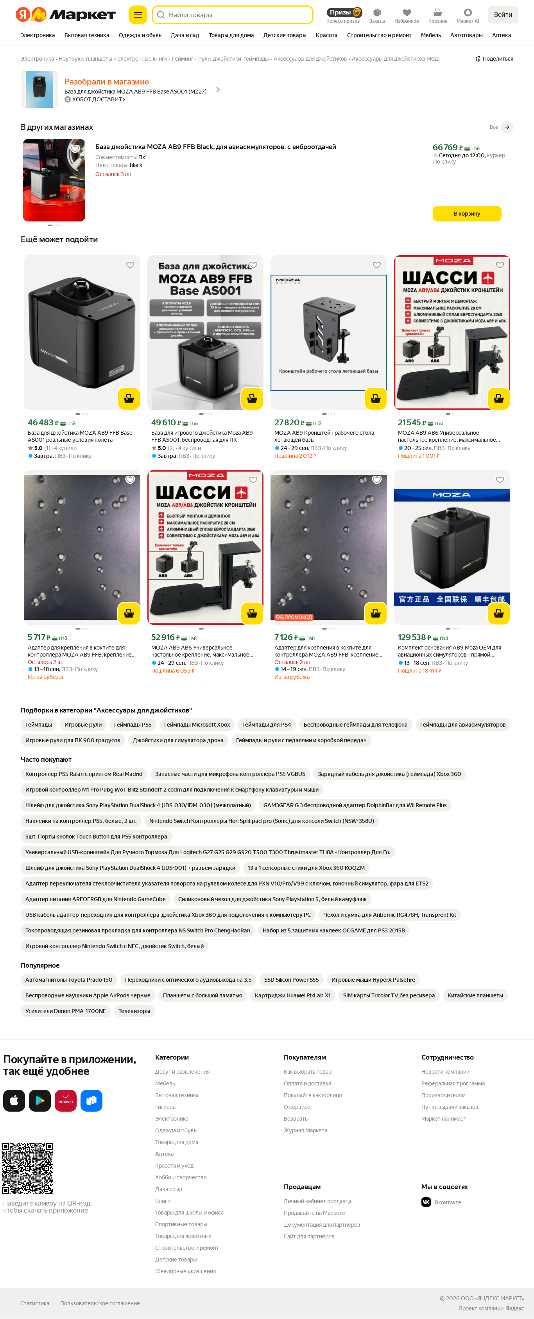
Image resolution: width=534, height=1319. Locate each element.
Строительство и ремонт (187, 1248)
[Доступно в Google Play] (40, 1110)
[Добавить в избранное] (75, 149)
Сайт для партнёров (309, 1236)
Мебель (165, 1083)
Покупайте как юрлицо (313, 1095)
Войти (503, 14)
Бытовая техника (177, 1095)
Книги (162, 1201)
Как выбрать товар (308, 1072)
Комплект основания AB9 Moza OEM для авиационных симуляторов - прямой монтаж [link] (449, 651)
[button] (476, 1202)
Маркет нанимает (443, 1119)
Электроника (171, 1119)
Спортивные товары (181, 1224)
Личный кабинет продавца (317, 1201)
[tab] (38, 36)
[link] (39, 724)
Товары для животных (183, 1236)
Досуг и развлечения (182, 1072)
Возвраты (296, 1119)
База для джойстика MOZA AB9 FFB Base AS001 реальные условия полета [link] (80, 436)
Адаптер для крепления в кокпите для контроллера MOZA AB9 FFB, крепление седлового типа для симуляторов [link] (80, 651)
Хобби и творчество (181, 1177)
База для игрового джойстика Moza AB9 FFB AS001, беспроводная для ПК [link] (202, 436)
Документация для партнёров (322, 1225)
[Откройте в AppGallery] (66, 1110)
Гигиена (165, 1107)
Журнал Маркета (305, 1130)
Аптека (164, 1154)
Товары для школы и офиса (189, 1212)
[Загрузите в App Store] (14, 1110)
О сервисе (297, 1107)
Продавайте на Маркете (314, 1213)
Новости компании (445, 1072)
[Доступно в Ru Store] (91, 1110)
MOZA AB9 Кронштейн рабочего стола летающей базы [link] (324, 436)
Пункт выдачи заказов (449, 1107)
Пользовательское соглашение (100, 1303)
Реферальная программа (453, 1083)
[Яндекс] (515, 1308)
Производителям (443, 1095)
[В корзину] (129, 398)
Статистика (34, 1303)
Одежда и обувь (176, 1130)
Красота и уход (174, 1165)
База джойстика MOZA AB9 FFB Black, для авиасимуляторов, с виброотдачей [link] (215, 147)
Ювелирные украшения (185, 1271)
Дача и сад (168, 1189)
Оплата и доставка (307, 1083)
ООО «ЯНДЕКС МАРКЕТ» (493, 1298)
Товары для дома (176, 1142)
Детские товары (176, 1259)
